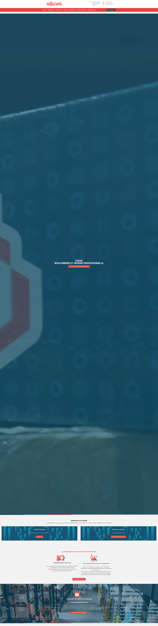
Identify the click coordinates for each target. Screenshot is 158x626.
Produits (44, 9)
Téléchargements (51, 9)
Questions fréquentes (81, 9)
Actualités (65, 9)
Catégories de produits (118, 536)
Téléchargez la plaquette (79, 612)
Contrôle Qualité (72, 9)
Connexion (111, 9)
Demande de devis (91, 9)
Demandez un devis (79, 579)
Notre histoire (59, 9)
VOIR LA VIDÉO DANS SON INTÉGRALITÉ (79, 266)
